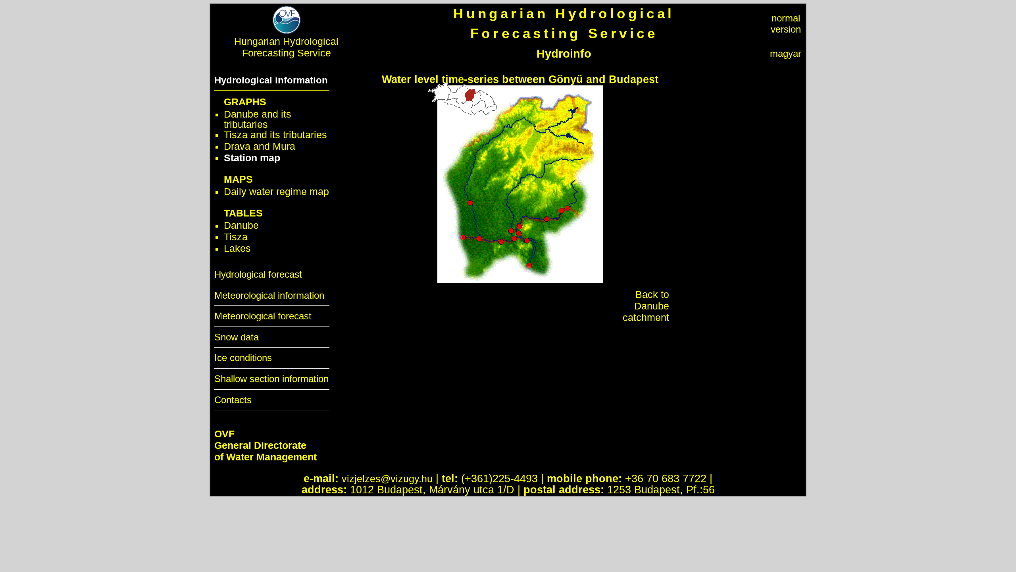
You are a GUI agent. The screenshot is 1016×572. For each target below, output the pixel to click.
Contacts (233, 399)
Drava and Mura (259, 146)
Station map (252, 157)
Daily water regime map (276, 191)
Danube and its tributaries (257, 119)
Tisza (236, 236)
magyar (785, 53)
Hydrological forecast (258, 274)
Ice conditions (243, 357)
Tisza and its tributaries (275, 134)
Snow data (236, 337)
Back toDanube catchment (646, 306)
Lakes (237, 248)
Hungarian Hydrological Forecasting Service (286, 47)
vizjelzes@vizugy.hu (387, 478)
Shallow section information (271, 378)
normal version (786, 24)
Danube (241, 225)
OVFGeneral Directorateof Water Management (265, 445)
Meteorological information (269, 295)
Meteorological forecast (263, 316)
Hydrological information (271, 80)
